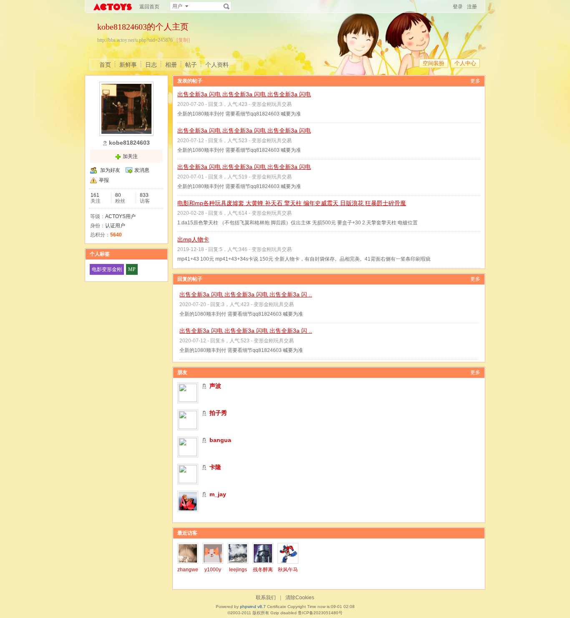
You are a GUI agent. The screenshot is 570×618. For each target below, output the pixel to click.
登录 (458, 6)
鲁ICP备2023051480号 (320, 612)
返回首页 (149, 6)
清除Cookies (299, 597)
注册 (472, 6)
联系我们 (266, 597)
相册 (171, 64)
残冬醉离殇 (263, 572)
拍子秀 (218, 412)
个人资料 (217, 64)
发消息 (141, 170)
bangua (220, 440)
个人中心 (465, 63)
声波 (215, 385)
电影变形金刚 (107, 269)
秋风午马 (288, 570)
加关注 (130, 156)
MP (132, 269)
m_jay (217, 494)
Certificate (276, 606)
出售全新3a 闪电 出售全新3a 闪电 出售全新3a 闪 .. (245, 294)
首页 (105, 64)
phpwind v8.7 (253, 606)
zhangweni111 (187, 572)
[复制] (183, 40)
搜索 (226, 6)
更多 (475, 81)
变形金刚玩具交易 (272, 104)
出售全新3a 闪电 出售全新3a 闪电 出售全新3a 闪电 (244, 94)
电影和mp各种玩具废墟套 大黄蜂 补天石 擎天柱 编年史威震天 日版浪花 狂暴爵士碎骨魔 (291, 203)
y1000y (212, 570)
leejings (238, 570)
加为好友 (110, 170)
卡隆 (215, 467)
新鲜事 (128, 64)
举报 (104, 180)
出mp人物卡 (193, 239)
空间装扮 (433, 63)
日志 (151, 64)
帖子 (191, 64)
